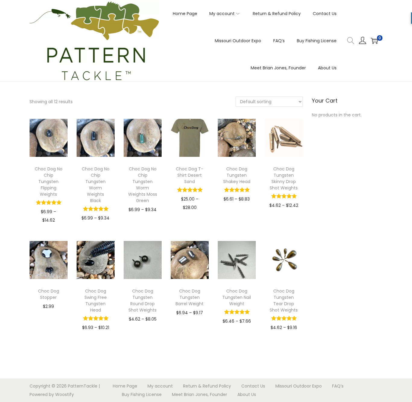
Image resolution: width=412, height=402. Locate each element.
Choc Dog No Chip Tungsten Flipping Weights (48, 181)
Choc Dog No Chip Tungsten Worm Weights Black (95, 185)
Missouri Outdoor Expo (298, 386)
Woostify (64, 394)
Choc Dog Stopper (48, 294)
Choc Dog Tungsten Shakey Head (236, 175)
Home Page (125, 386)
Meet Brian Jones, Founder (199, 394)
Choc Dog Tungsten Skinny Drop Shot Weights (284, 178)
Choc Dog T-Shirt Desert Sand (189, 175)
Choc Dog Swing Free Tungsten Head (95, 300)
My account (160, 386)
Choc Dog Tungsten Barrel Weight (190, 297)
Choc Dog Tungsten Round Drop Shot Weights (142, 300)
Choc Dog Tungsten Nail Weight (236, 297)
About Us (246, 394)
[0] (374, 40)
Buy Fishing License (142, 394)
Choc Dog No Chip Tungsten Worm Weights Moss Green (142, 185)
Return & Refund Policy (207, 386)
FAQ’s (338, 386)
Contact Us (253, 386)
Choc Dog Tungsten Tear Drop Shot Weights (284, 300)
